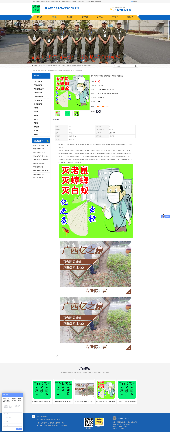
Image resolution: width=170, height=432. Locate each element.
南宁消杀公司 (52, 70)
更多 (48, 141)
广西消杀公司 (38, 100)
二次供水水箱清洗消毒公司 (40, 159)
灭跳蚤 (36, 123)
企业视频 (70, 17)
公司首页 (39, 17)
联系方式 (130, 17)
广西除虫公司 (38, 85)
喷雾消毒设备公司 (38, 177)
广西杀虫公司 (38, 92)
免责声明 (52, 425)
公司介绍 (85, 17)
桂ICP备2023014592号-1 (55, 420)
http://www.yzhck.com (60, 355)
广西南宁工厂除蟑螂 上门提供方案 (84, 401)
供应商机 (54, 17)
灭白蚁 (36, 108)
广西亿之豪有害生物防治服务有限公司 (47, 423)
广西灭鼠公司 (38, 81)
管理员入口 (59, 425)
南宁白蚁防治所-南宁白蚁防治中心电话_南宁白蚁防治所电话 (41, 156)
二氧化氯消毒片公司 (38, 174)
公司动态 (100, 17)
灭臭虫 (36, 111)
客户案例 (115, 17)
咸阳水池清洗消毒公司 (39, 152)
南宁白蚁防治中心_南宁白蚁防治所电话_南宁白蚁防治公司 (41, 145)
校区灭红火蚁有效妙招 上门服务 (106, 401)
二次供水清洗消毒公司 (39, 149)
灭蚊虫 (36, 119)
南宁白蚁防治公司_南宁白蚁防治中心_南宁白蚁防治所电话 (41, 170)
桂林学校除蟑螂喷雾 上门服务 (127, 401)
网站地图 (64, 425)
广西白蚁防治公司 (39, 89)
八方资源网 (47, 425)
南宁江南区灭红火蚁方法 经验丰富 (63, 401)
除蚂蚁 (36, 134)
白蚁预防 (36, 127)
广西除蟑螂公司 (38, 96)
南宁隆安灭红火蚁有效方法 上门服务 (42, 401)
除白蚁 (36, 130)
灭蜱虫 (36, 115)
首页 (39, 70)
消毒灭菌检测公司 (38, 167)
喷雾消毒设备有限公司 (39, 163)
